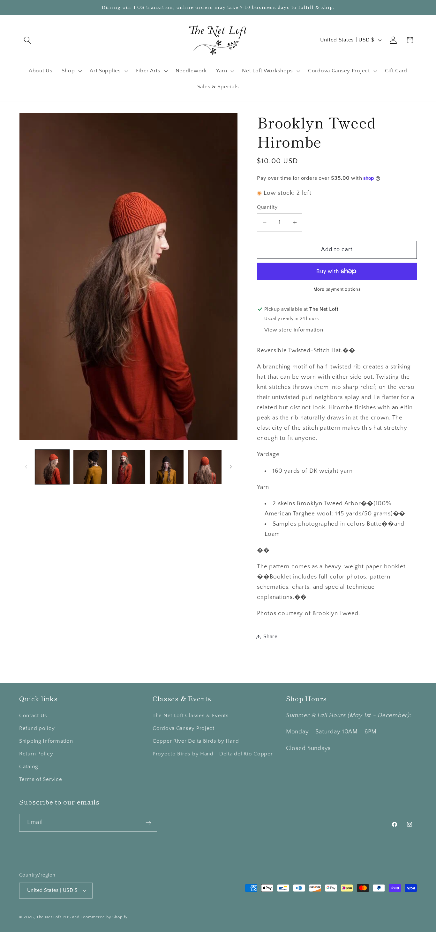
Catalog (28, 766)
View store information (293, 330)
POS (67, 917)
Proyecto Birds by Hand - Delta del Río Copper (213, 754)
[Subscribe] (148, 823)
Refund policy (37, 728)
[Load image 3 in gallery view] (128, 467)
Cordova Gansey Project (183, 728)
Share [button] (270, 636)
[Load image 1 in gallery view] (52, 467)
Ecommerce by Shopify (104, 917)
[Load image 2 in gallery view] (90, 467)
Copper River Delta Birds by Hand (196, 741)
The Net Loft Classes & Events (191, 715)
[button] (27, 40)
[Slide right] (231, 467)
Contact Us (33, 715)
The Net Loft (49, 917)
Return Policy (36, 754)
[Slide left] (26, 467)
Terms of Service (40, 779)
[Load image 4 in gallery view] (166, 467)
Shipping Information (46, 741)
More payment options (337, 289)
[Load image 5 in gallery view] (205, 467)
